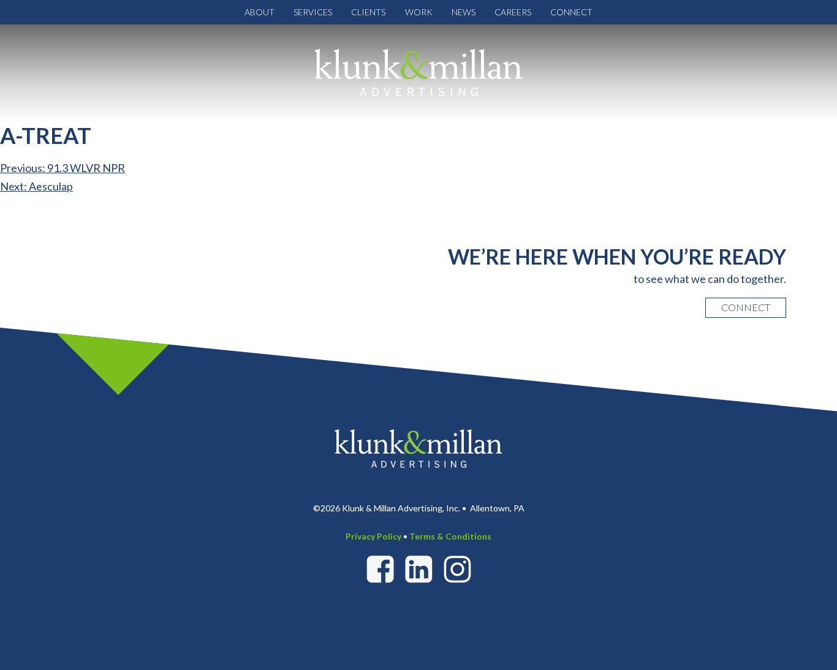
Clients (368, 12)
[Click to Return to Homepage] (418, 72)
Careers (512, 12)
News (463, 12)
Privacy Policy (373, 536)
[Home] (419, 447)
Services (313, 12)
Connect (571, 12)
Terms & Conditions (450, 536)
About (259, 12)
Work (419, 12)
